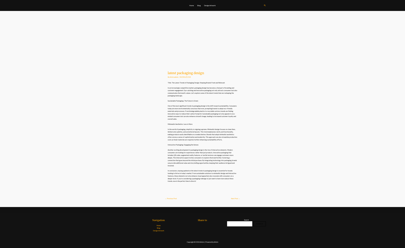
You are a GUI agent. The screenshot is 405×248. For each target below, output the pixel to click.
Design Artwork (210, 5)
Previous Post (171, 198)
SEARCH (259, 224)
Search (246, 220)
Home (191, 5)
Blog (199, 5)
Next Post (235, 198)
